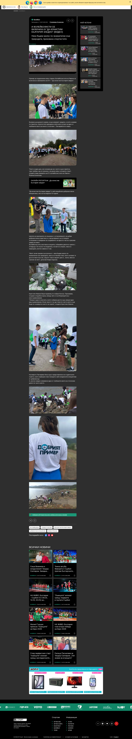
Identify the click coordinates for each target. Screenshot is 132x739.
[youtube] (107, 724)
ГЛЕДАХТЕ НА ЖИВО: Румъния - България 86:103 (93, 28)
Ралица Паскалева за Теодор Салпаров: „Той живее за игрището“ (65, 655)
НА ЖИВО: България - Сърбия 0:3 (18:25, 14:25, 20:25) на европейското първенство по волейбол (39, 597)
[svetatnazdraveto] (70, 707)
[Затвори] (130, 2)
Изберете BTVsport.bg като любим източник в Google (49, 515)
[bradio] (126, 707)
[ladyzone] (84, 707)
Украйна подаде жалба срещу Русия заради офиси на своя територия (93, 71)
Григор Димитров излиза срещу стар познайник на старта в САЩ (93, 49)
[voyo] (29, 707)
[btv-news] (43, 707)
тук (100, 669)
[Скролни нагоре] (116, 724)
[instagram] (112, 724)
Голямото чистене (47, 527)
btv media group (34, 527)
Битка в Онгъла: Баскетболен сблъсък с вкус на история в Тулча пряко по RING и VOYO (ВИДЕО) (93, 60)
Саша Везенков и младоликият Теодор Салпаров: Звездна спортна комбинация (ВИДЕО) (39, 568)
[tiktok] (103, 724)
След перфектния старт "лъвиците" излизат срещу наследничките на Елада (40, 655)
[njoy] (112, 707)
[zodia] (98, 707)
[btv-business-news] (56, 707)
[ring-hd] (15, 707)
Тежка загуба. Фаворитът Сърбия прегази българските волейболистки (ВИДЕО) (64, 568)
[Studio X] (116, 737)
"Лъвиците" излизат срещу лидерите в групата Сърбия (63, 597)
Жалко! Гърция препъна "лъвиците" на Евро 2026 (39, 626)
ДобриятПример (52, 531)
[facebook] (98, 724)
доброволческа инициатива (37, 531)
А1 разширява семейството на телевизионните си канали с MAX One (93, 38)
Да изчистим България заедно (62, 527)
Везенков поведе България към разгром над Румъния (92, 82)
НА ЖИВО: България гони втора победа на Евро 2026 (63, 626)
